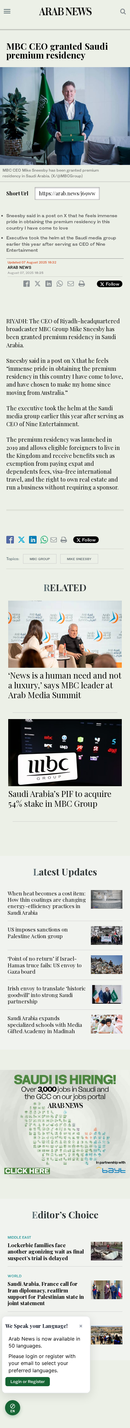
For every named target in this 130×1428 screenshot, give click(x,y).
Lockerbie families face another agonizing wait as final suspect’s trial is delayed (46, 1251)
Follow (111, 284)
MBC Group (40, 559)
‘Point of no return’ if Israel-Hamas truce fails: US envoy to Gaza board (44, 965)
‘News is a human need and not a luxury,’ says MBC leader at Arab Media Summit (64, 685)
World (14, 1276)
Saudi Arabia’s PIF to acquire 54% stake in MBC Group (59, 798)
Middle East (19, 1237)
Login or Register (27, 1381)
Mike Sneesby (79, 559)
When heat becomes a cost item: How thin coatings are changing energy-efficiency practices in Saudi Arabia (47, 903)
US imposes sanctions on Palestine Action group (38, 932)
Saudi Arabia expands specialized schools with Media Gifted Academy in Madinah (45, 1024)
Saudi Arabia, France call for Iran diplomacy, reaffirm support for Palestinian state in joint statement (46, 1293)
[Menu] (7, 11)
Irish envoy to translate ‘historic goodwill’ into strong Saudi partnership (47, 995)
